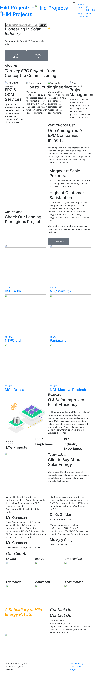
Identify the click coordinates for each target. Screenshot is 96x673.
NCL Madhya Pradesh (68, 390)
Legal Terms (75, 666)
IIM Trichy (13, 291)
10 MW (53, 337)
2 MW (7, 287)
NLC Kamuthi (61, 291)
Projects (82, 13)
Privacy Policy (76, 663)
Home (81, 4)
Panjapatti (58, 340)
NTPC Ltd (13, 340)
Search (43, 25)
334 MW (9, 337)
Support (74, 669)
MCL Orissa (14, 390)
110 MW (53, 287)
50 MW (8, 386)
